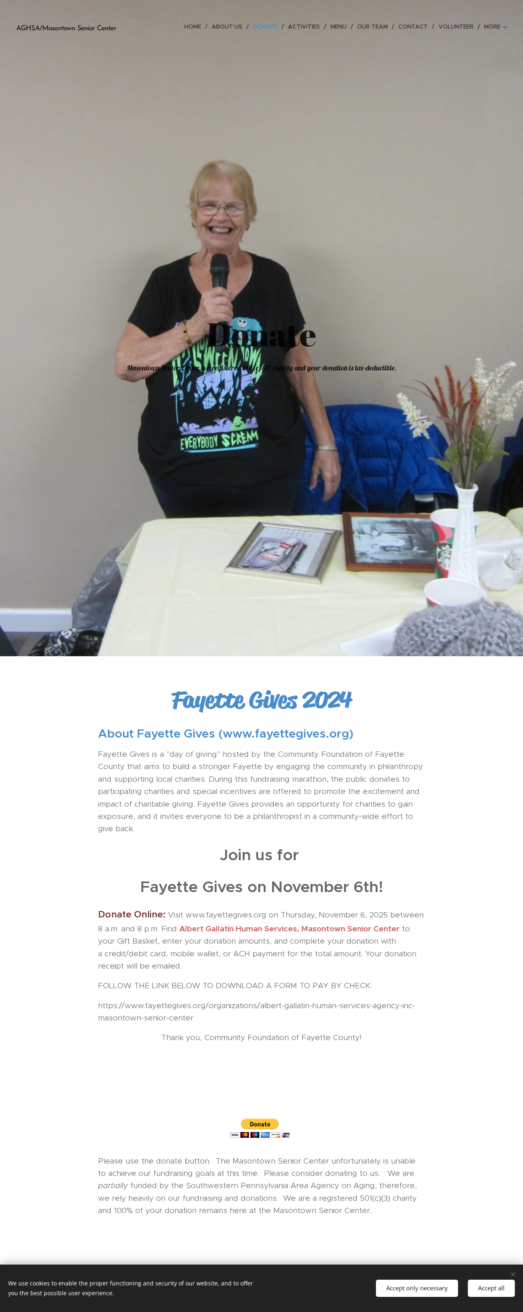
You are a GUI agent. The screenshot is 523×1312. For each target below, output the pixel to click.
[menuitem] (195, 26)
